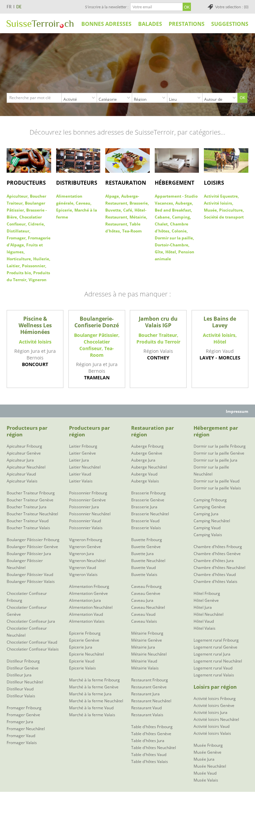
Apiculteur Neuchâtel (26, 467)
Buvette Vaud (143, 567)
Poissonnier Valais (86, 528)
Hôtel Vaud (204, 621)
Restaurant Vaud (146, 708)
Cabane (162, 217)
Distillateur (18, 231)
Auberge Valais (145, 481)
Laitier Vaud (80, 474)
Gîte (159, 252)
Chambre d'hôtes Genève (217, 553)
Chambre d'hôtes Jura (214, 560)
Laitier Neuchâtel (85, 467)
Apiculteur (17, 196)
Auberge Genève (146, 453)
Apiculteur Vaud (21, 474)
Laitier (13, 266)
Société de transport (224, 217)
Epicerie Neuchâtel (86, 654)
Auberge (183, 203)
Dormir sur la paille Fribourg (220, 446)
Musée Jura (204, 759)
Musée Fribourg (208, 745)
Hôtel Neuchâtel (208, 614)
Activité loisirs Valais (212, 733)
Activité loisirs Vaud (211, 726)
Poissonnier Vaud (85, 521)
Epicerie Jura (80, 647)
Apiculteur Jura (20, 460)
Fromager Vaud (21, 735)
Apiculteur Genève (24, 453)
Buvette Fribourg (146, 539)
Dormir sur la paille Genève (219, 453)
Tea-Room (132, 231)
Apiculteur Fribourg (24, 446)
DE (19, 7)
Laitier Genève (82, 453)
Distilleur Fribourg (23, 661)
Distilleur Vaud (20, 689)
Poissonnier (33, 266)
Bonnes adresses (106, 24)
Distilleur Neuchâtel (25, 682)
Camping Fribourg (210, 500)
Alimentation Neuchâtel (91, 607)
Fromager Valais (22, 742)
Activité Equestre (221, 196)
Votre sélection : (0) (231, 7)
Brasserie (138, 203)
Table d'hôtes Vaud (148, 754)
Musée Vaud (205, 773)
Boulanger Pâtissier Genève (32, 546)
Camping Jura (206, 514)
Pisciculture (231, 210)
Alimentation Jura (85, 600)
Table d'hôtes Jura (147, 740)
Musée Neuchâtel (210, 766)
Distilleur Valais (21, 696)
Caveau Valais (144, 621)
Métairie (137, 217)
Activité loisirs (218, 203)
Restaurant (116, 224)
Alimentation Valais (87, 621)
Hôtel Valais (204, 628)
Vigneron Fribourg (85, 539)
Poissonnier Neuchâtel (90, 514)
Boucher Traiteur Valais (28, 528)
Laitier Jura (79, 460)
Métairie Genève (146, 640)
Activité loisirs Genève (214, 705)
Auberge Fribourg (147, 446)
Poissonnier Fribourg (88, 493)
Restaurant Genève (149, 687)
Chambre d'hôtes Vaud (215, 574)
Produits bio (19, 273)
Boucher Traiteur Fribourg (31, 493)
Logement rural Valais (214, 675)
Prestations (187, 24)
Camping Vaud (207, 528)
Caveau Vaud (143, 614)
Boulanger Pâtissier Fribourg (33, 539)
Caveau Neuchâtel (148, 607)
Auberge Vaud (144, 474)
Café (127, 210)
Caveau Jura (142, 600)
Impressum (237, 411)
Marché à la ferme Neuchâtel (96, 701)
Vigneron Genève (85, 546)
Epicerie (64, 210)
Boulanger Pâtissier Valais (31, 581)
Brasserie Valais (146, 528)
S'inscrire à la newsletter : (106, 7)
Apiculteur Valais (22, 481)
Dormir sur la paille (174, 238)
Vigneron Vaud (82, 567)
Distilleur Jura (19, 675)
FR (9, 7)
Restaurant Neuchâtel (151, 701)
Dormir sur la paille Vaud (216, 481)
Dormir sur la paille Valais (217, 488)
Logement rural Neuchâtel (218, 661)
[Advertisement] (127, 807)
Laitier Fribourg (83, 446)
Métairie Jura (143, 647)
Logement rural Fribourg (216, 640)
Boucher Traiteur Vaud (27, 521)
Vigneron (37, 280)
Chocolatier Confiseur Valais (33, 649)
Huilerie (41, 259)
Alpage (112, 196)
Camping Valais (208, 535)
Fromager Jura (20, 722)
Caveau (83, 203)
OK (242, 97)
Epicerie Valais (82, 668)
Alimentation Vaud (86, 614)
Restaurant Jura (145, 694)
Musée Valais (206, 780)
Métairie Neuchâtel (149, 654)
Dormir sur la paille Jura (215, 460)
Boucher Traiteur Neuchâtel (32, 514)
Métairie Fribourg (147, 633)
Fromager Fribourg (24, 708)
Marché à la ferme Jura (90, 694)
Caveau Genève (145, 593)
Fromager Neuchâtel (26, 728)
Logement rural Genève (215, 647)
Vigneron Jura (81, 553)
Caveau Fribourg (146, 586)
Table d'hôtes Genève (151, 733)
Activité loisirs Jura (210, 712)
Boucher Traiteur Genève (30, 500)
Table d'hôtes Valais (149, 761)
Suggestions (229, 24)
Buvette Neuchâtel (148, 560)
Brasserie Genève (147, 500)
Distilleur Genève (23, 668)
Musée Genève (207, 752)
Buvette (113, 210)
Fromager (16, 238)
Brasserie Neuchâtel (150, 514)
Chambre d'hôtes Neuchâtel (219, 567)
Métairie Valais (145, 668)
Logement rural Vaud (213, 668)
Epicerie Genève (84, 640)
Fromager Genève (23, 715)
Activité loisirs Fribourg (215, 698)
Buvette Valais (144, 574)
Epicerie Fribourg (85, 633)
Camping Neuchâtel (212, 521)
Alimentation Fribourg (89, 586)
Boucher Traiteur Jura (26, 507)
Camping (181, 217)
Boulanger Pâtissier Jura (29, 553)
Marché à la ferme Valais (92, 715)
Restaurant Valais (147, 715)
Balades (150, 24)
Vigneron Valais (83, 574)
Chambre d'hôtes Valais (215, 581)
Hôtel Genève (206, 600)
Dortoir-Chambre (171, 245)
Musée (210, 210)
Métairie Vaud (144, 661)
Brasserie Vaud (145, 521)
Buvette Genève (146, 546)
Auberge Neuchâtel (149, 467)
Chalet (161, 224)
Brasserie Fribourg (148, 493)
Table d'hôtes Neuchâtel (153, 747)
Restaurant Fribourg (149, 680)
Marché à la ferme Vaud (91, 708)
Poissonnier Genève (87, 500)
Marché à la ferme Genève (94, 687)
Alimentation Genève (88, 593)
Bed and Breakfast (173, 210)
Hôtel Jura (203, 607)
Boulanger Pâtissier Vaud (30, 574)
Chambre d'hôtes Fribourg (218, 546)
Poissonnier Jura (84, 507)
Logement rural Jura (212, 654)
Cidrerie (36, 224)
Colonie (179, 231)
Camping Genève (209, 507)
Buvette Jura (142, 553)
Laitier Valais (81, 481)
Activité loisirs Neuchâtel (216, 719)
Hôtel (170, 252)
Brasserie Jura (144, 507)
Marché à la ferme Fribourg (94, 680)
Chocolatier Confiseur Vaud (32, 642)
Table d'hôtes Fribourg (152, 726)
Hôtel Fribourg (207, 593)
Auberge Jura (143, 460)
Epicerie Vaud (81, 661)
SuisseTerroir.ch (40, 24)
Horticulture (19, 259)
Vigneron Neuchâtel (87, 560)
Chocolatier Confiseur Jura (31, 621)
